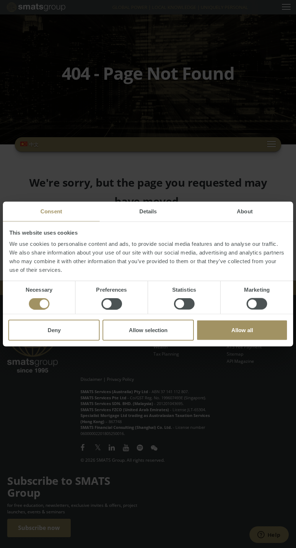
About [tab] (245, 211)
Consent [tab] (51, 211)
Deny (54, 330)
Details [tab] (148, 211)
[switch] (111, 304)
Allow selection (148, 330)
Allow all (242, 330)
